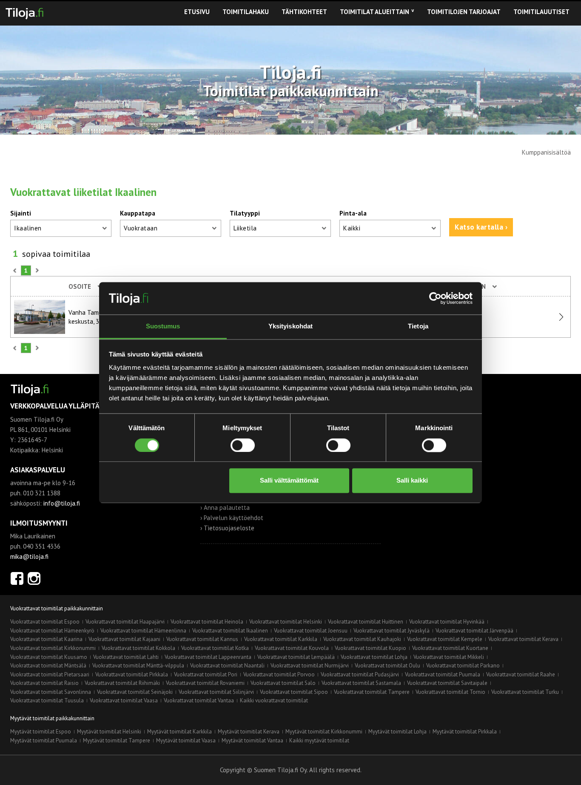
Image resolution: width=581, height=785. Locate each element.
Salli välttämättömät (289, 480)
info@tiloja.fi (61, 503)
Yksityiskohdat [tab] (290, 326)
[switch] (243, 445)
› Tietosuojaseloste (227, 528)
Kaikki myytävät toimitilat (319, 740)
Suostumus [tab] (163, 326)
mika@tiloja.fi (29, 556)
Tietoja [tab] (418, 326)
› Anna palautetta (225, 507)
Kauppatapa (137, 213)
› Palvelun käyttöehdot (231, 518)
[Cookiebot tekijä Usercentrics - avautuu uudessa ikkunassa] (435, 298)
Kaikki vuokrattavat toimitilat (274, 700)
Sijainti (20, 213)
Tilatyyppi (245, 213)
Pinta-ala (353, 213)
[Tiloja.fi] (24, 12)
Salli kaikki (412, 480)
